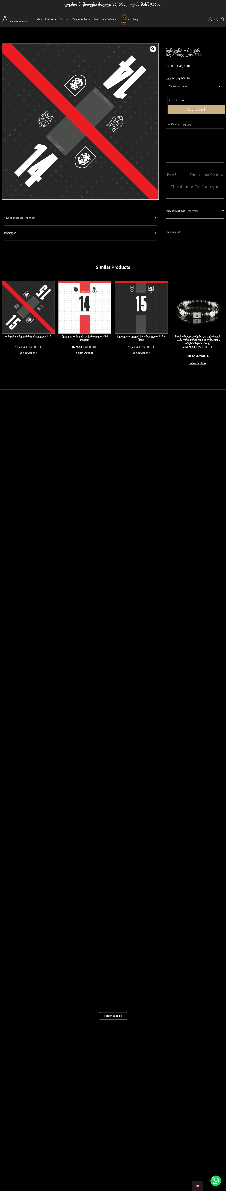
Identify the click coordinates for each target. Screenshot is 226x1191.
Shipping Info (173, 232)
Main (39, 19)
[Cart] (222, 19)
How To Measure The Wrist (19, 217)
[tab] (173, 124)
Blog (135, 19)
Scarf (62, 19)
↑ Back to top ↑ (113, 1015)
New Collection (109, 19)
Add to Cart (196, 109)
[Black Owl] (125, 19)
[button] (153, 49)
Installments (198, 355)
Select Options (28, 353)
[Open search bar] (216, 19)
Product (49, 19)
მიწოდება (10, 233)
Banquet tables (79, 19)
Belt (96, 19)
